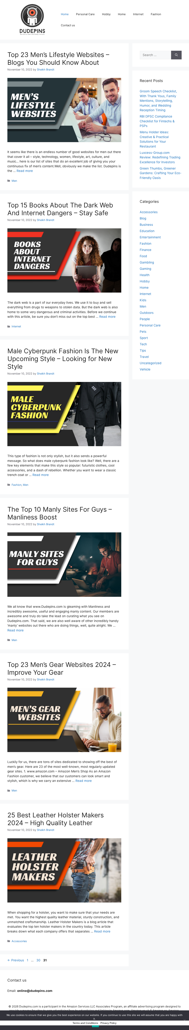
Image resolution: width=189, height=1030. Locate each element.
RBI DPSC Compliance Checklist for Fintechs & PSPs (157, 121)
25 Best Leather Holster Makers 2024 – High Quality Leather (55, 819)
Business (146, 225)
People (145, 319)
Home (65, 14)
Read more (25, 171)
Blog (143, 218)
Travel (144, 357)
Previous (15, 960)
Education (147, 231)
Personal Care (85, 14)
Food (143, 256)
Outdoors (147, 313)
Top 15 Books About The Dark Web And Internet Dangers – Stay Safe (60, 209)
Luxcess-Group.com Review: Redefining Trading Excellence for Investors (160, 157)
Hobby (106, 14)
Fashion (156, 14)
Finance (145, 250)
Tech (143, 344)
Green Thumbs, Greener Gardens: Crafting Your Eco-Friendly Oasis (160, 173)
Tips (143, 350)
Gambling (147, 262)
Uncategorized (150, 363)
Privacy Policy (108, 1022)
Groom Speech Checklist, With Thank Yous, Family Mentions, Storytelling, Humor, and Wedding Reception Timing (158, 100)
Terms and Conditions (85, 1022)
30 (38, 960)
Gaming (145, 269)
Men (14, 180)
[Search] (176, 55)
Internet (138, 14)
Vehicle (145, 369)
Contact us (68, 25)
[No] (184, 1020)
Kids (143, 300)
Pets (143, 331)
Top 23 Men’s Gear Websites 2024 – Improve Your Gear (61, 668)
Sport (144, 338)
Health (145, 275)
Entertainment (150, 237)
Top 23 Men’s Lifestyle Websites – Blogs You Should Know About (58, 58)
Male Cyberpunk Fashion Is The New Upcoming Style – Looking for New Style (62, 358)
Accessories (19, 941)
